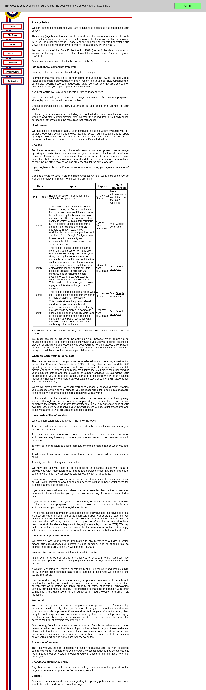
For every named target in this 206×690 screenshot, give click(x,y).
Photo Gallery (12, 72)
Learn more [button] (103, 5)
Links (12, 44)
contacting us (75, 620)
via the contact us (66, 684)
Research (12, 53)
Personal (13, 63)
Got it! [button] (187, 5)
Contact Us (12, 81)
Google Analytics (117, 225)
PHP (123, 200)
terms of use (73, 36)
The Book (12, 35)
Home (12, 26)
